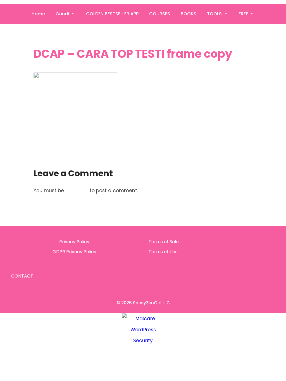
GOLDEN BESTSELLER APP (112, 14)
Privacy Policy (74, 241)
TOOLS (214, 14)
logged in (76, 190)
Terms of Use (163, 252)
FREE (243, 14)
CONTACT (22, 276)
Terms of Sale (164, 241)
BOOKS (188, 14)
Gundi (62, 14)
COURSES (159, 14)
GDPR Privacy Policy (74, 252)
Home (38, 14)
